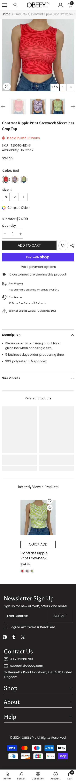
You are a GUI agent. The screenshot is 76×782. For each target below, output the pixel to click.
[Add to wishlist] (63, 245)
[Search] (15, 5)
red (22, 571)
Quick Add (38, 544)
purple (27, 571)
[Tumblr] (13, 637)
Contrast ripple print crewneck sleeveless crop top (34, 556)
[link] (19, 460)
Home (6, 14)
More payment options (38, 267)
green (32, 571)
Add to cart (29, 245)
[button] (63, 87)
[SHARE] (71, 245)
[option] (38, 55)
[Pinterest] (4, 637)
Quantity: (9, 225)
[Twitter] (22, 637)
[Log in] (60, 5)
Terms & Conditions (41, 627)
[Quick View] (50, 508)
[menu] (4, 5)
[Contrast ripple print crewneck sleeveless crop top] (38, 518)
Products (21, 14)
